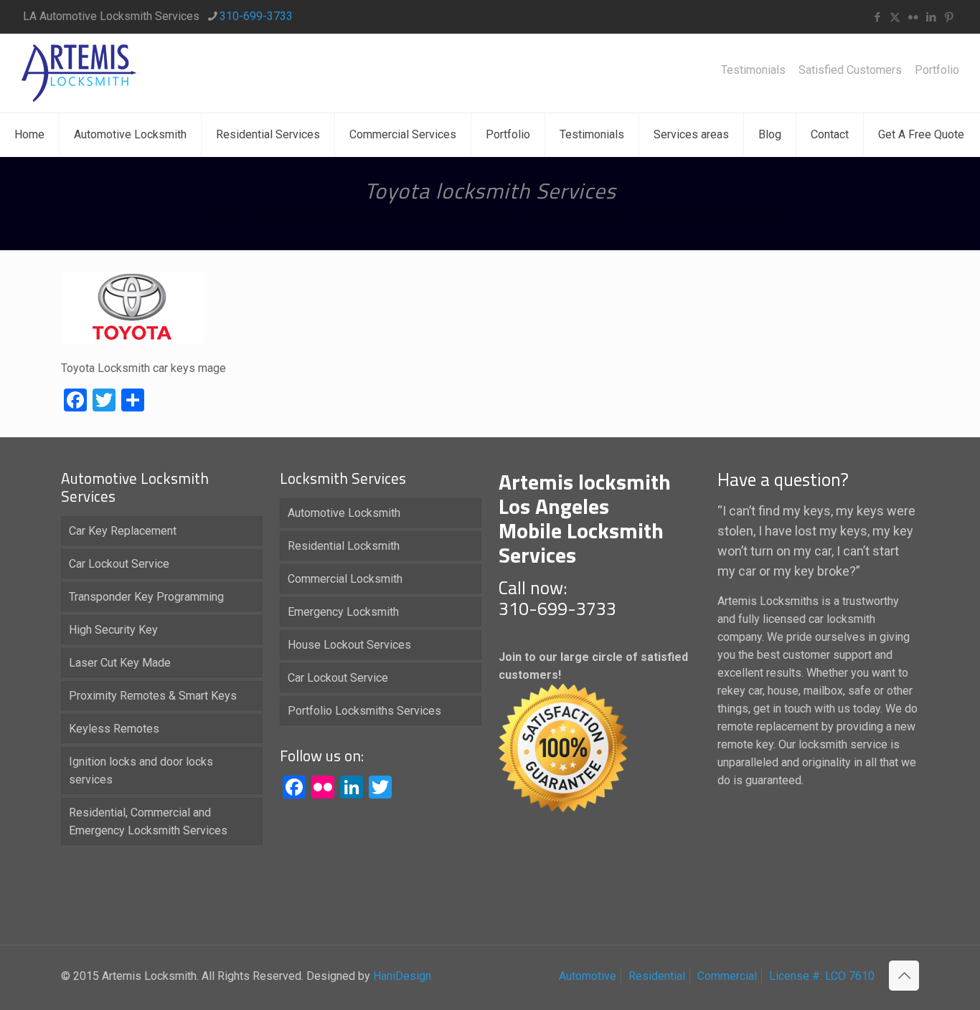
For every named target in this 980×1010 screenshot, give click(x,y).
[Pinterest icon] (948, 17)
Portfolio (937, 70)
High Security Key (113, 630)
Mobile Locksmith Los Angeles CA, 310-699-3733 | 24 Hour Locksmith (438, 220)
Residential (656, 976)
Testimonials (753, 70)
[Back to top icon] (904, 976)
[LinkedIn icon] (930, 17)
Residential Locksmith (344, 546)
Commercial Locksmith (345, 579)
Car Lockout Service (119, 564)
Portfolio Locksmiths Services (364, 711)
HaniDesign (400, 976)
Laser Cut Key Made (120, 663)
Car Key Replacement (122, 531)
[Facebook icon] (877, 17)
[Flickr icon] (913, 17)
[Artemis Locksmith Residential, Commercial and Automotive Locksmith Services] (79, 73)
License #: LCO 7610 (822, 976)
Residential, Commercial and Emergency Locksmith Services (148, 821)
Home (217, 220)
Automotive (587, 976)
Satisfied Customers (850, 70)
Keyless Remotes (114, 728)
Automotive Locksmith (344, 513)
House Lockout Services (349, 645)
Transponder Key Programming (146, 597)
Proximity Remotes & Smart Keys (153, 695)
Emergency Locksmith (343, 612)
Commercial (727, 976)
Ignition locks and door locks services (141, 770)
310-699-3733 (256, 16)
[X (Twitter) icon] (895, 17)
